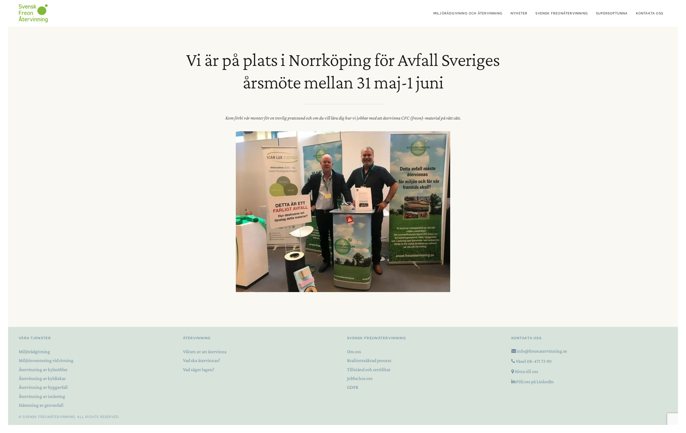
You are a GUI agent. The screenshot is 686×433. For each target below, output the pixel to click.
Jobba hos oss (359, 378)
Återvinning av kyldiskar (42, 378)
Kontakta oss (649, 13)
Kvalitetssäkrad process (369, 360)
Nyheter (518, 13)
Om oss (354, 351)
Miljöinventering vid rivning (46, 360)
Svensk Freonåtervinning (561, 13)
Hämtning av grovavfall (41, 405)
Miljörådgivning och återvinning (467, 13)
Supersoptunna (612, 13)
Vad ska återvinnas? (201, 360)
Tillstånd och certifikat (368, 369)
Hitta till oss (526, 371)
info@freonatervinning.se (542, 351)
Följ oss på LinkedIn (535, 381)
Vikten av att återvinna (204, 351)
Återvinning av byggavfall (43, 387)
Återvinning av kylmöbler (43, 369)
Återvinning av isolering (42, 396)
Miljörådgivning (34, 351)
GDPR (352, 387)
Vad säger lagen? (198, 369)
